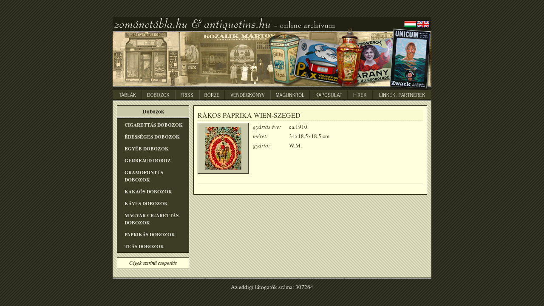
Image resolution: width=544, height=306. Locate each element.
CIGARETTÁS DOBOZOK (154, 124)
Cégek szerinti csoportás (153, 263)
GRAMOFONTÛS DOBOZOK (144, 176)
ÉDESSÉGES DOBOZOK (152, 136)
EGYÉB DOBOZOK (147, 148)
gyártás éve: (267, 126)
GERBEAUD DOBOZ (148, 160)
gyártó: (261, 145)
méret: (260, 136)
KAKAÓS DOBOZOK (148, 191)
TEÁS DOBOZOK (144, 246)
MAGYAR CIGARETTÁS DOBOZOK (151, 219)
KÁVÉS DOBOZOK (146, 203)
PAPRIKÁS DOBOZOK (150, 234)
